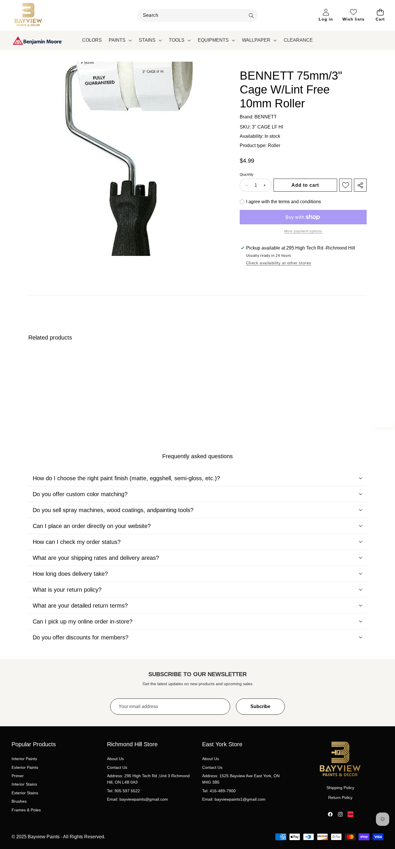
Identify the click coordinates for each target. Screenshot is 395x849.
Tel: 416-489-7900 (219, 791)
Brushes (19, 801)
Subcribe (260, 706)
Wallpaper (256, 40)
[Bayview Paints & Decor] (28, 15)
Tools (176, 40)
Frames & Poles (26, 810)
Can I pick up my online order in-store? (82, 621)
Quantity (247, 175)
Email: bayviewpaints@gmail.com (137, 799)
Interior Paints (24, 758)
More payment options (303, 231)
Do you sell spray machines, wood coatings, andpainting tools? (113, 510)
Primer (18, 775)
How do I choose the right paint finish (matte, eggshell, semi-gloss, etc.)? (126, 478)
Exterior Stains (25, 793)
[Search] (251, 15)
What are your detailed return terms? (80, 605)
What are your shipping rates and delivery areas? (96, 558)
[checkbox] (280, 201)
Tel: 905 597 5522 (123, 791)
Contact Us (117, 767)
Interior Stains (24, 784)
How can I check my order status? (77, 542)
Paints (117, 40)
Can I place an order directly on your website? (92, 526)
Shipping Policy (340, 787)
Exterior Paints (25, 767)
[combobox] (197, 15)
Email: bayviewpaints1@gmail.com (233, 799)
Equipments (213, 40)
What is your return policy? (67, 589)
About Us (115, 758)
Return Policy (340, 797)
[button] (380, 15)
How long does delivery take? (70, 574)
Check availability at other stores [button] (278, 263)
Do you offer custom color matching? (80, 494)
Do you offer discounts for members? (80, 637)
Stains (147, 40)
